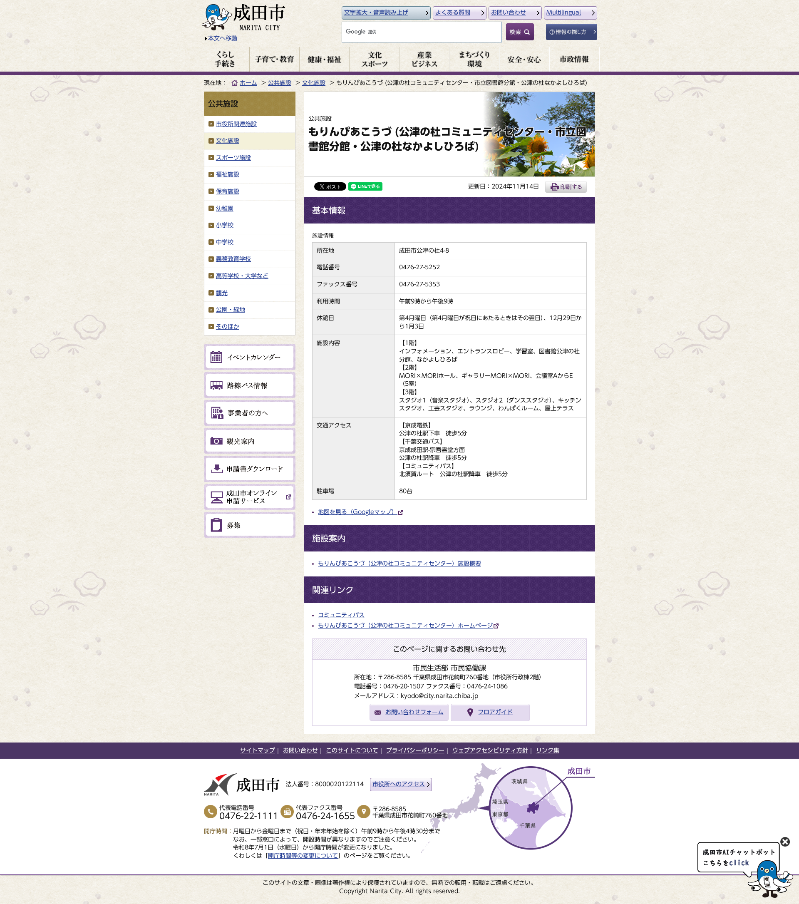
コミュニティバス (341, 615)
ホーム (248, 83)
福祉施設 (227, 174)
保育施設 (227, 191)
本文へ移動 (222, 38)
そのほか (227, 327)
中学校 (224, 242)
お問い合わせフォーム (414, 712)
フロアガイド (495, 712)
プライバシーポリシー (415, 750)
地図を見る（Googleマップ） (357, 512)
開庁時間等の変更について (303, 856)
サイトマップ (257, 750)
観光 (222, 293)
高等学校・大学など (242, 276)
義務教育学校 (233, 259)
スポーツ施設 (233, 158)
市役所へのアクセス (398, 784)
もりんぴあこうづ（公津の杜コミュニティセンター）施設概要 (399, 563)
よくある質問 (452, 12)
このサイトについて (352, 750)
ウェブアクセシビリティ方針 (490, 750)
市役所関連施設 (236, 124)
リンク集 (547, 750)
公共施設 (279, 83)
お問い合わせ (508, 12)
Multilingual (563, 12)
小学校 (224, 225)
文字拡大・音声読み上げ (376, 12)
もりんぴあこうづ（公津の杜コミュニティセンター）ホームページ (405, 625)
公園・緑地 (230, 310)
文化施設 (313, 83)
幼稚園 (224, 208)
